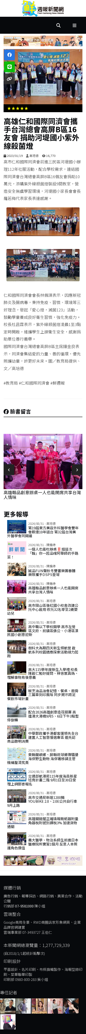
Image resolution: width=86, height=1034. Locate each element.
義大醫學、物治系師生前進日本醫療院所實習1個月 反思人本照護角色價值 (42, 843)
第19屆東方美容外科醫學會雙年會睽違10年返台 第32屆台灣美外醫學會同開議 (43, 531)
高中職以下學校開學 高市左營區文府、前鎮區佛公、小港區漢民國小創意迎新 (42, 630)
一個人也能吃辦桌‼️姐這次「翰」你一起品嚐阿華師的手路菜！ (42, 553)
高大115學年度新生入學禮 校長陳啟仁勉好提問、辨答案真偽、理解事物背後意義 (42, 673)
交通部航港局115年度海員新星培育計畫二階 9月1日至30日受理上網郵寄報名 (42, 780)
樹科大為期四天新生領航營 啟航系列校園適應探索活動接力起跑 (42, 651)
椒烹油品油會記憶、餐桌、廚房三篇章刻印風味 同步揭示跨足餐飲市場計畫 (42, 694)
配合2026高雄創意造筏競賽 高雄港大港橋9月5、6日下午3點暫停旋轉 (43, 715)
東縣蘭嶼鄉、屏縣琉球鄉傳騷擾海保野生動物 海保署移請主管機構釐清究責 (42, 758)
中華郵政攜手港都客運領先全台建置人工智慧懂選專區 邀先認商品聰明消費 (42, 737)
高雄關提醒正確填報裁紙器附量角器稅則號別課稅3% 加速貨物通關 (42, 822)
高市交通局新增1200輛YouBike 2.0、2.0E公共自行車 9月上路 (42, 801)
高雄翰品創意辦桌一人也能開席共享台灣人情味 (53, 589)
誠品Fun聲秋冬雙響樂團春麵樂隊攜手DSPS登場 (51, 572)
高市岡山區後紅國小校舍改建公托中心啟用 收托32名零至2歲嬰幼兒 (42, 609)
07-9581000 (24, 905)
